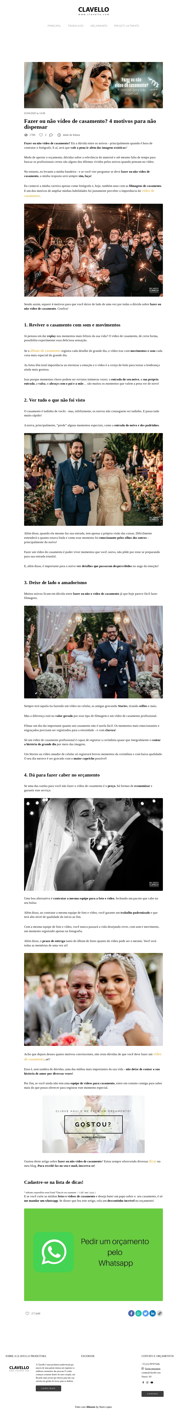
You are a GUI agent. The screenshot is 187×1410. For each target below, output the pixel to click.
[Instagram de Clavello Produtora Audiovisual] (147, 1382)
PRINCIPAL (54, 26)
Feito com (93, 1407)
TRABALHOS (76, 26)
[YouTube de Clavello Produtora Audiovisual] (152, 1382)
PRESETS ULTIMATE (126, 26)
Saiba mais (48, 1388)
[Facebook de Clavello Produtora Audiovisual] (143, 1382)
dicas (153, 1161)
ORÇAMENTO (98, 26)
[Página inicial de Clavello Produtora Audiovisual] (93, 11)
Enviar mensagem (152, 1369)
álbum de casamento (45, 351)
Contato (152, 1394)
